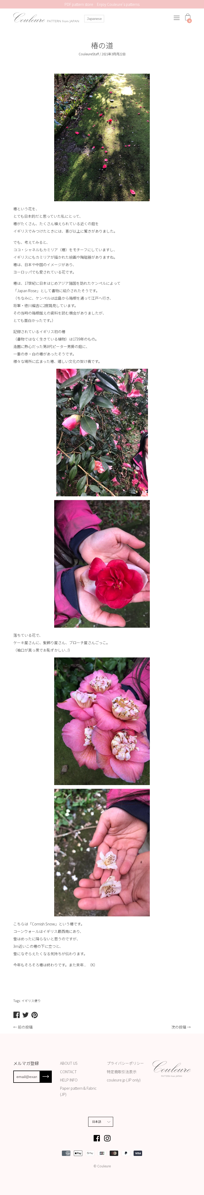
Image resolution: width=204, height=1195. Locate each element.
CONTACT (68, 1071)
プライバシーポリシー (125, 1063)
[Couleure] (46, 17)
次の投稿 (178, 1027)
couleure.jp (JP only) (124, 1080)
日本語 (96, 1121)
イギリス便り (31, 1000)
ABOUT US (69, 1063)
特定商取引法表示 (122, 1071)
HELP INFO (69, 1080)
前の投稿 (25, 1027)
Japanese (94, 19)
